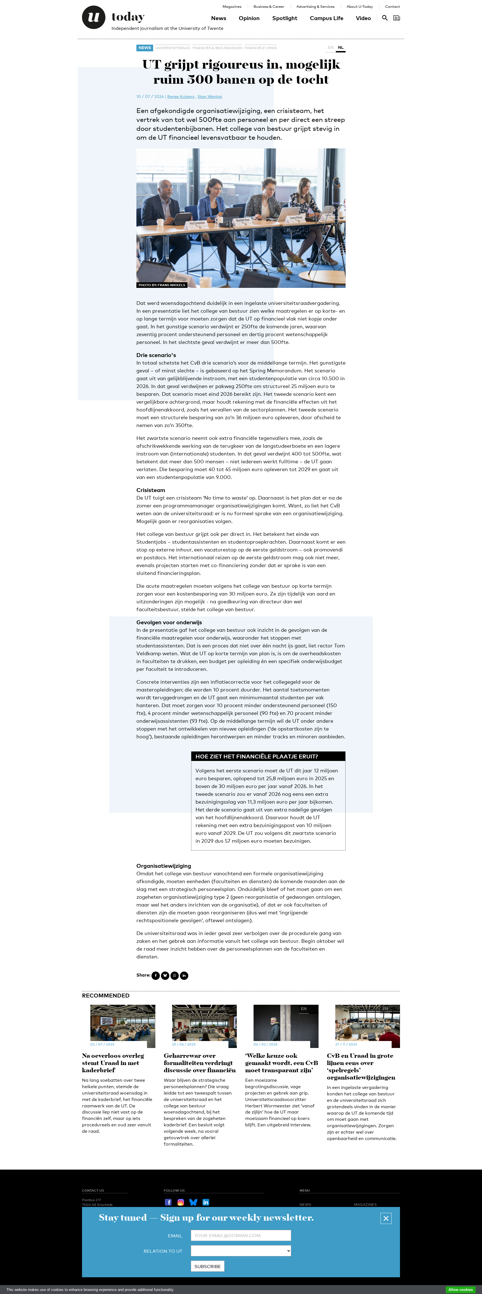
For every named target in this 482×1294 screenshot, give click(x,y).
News (218, 18)
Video (363, 18)
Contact (392, 6)
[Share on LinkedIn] (184, 976)
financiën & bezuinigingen (217, 48)
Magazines (232, 6)
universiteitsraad (172, 48)
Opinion (249, 18)
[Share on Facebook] (155, 976)
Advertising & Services (315, 6)
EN (331, 47)
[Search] (396, 18)
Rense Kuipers (180, 96)
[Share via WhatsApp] (174, 976)
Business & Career (269, 6)
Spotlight (284, 18)
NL (340, 47)
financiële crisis (261, 48)
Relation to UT (163, 1251)
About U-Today (360, 6)
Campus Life (326, 18)
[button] (386, 1218)
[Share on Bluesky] (165, 976)
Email (175, 1235)
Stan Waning (209, 96)
